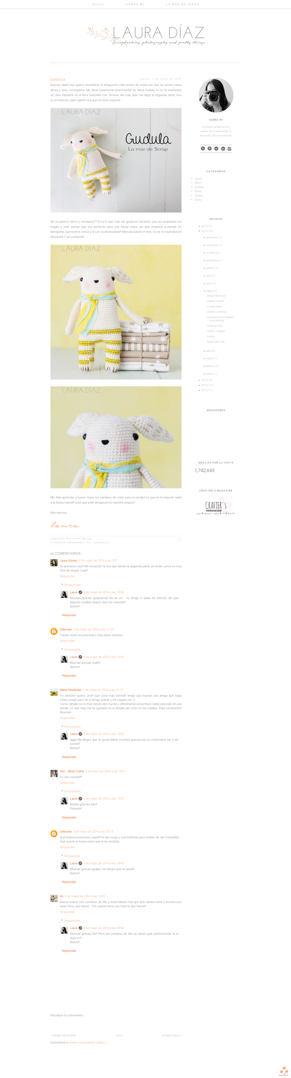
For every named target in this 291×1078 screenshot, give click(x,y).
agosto (210, 267)
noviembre (212, 245)
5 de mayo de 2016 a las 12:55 (93, 629)
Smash (198, 191)
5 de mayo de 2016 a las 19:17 (105, 771)
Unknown (66, 629)
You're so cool (214, 325)
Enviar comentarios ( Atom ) (88, 1042)
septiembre (212, 260)
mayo (209, 290)
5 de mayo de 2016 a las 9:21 (98, 560)
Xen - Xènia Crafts (72, 771)
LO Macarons (214, 306)
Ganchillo (101, 542)
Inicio (119, 1035)
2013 (204, 390)
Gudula (211, 336)
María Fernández (71, 690)
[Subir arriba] (284, 1071)
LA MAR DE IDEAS (182, 4)
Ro (62, 896)
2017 (204, 226)
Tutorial (198, 195)
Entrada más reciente (64, 1035)
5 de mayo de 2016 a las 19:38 (103, 592)
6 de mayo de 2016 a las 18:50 (103, 928)
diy (89, 542)
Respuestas (73, 585)
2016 (204, 231)
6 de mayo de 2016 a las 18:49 (103, 863)
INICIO (98, 4)
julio (208, 275)
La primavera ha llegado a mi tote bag (220, 319)
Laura (73, 592)
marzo (210, 358)
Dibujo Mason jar (216, 295)
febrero (210, 366)
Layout (198, 178)
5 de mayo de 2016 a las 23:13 (93, 831)
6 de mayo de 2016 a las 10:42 (85, 896)
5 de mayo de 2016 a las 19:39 (103, 657)
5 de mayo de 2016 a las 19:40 (103, 734)
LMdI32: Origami (216, 331)
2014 (204, 385)
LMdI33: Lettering (216, 311)
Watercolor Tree (216, 341)
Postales (199, 187)
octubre (210, 252)
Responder (67, 576)
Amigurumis (76, 542)
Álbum (198, 182)
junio (209, 283)
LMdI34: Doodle (215, 301)
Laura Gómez (69, 560)
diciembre (212, 237)
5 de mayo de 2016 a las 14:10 (103, 690)
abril (208, 350)
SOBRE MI (135, 4)
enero (209, 373)
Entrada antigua (171, 1035)
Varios (197, 199)
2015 (204, 380)
